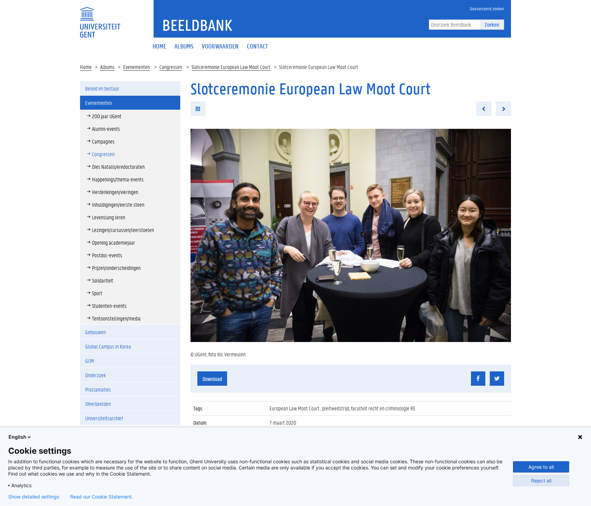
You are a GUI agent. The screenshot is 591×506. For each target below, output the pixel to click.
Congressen (170, 66)
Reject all (541, 480)
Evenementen (136, 66)
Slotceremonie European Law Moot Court (231, 66)
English (17, 437)
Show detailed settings (33, 497)
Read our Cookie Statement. (101, 497)
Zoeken (492, 24)
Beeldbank (197, 24)
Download (212, 378)
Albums (107, 66)
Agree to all (541, 467)
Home (86, 66)
